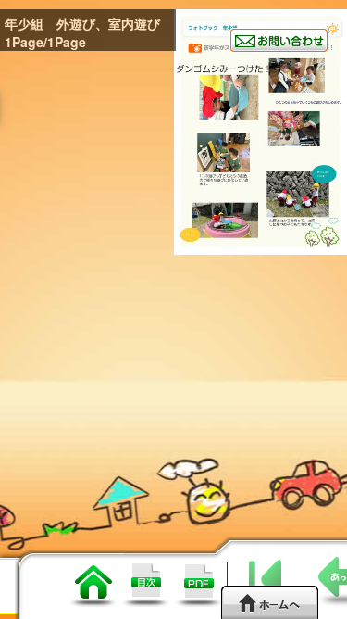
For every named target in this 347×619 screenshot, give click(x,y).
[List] (93, 601)
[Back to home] (269, 602)
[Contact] (278, 40)
